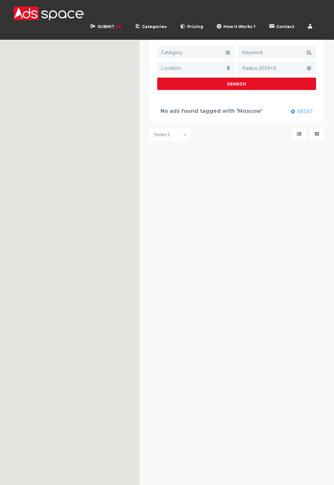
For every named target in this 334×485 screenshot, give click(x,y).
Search (236, 83)
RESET (304, 111)
